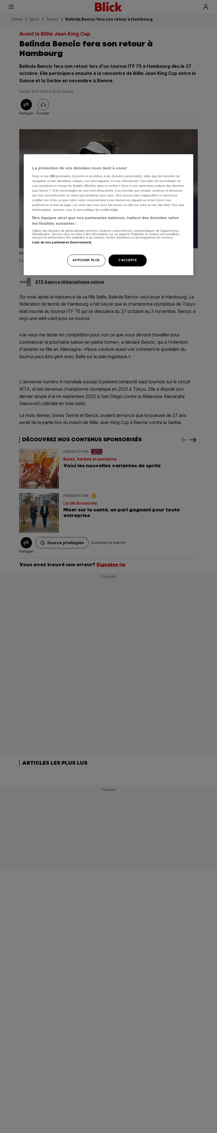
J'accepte (127, 260)
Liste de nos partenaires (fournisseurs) (61, 242)
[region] (108, 214)
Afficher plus (86, 260)
